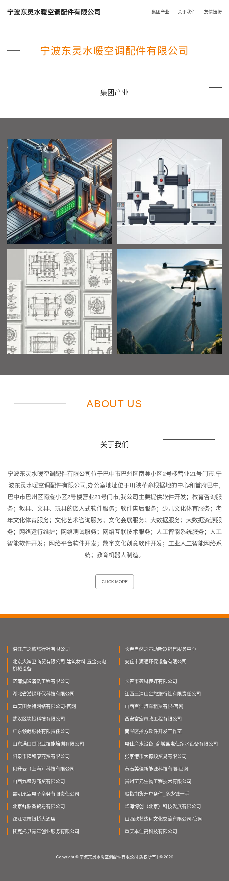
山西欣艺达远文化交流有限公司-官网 (163, 818)
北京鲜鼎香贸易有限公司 (39, 806)
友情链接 (213, 11)
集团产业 (160, 11)
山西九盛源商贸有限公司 (39, 781)
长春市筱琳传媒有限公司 (151, 681)
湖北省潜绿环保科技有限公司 (44, 693)
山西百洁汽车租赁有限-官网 (154, 706)
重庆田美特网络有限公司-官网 (44, 706)
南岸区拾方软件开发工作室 (153, 731)
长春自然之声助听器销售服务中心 (160, 649)
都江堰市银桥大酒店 (34, 818)
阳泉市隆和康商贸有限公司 (41, 756)
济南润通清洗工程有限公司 (41, 681)
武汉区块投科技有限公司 (39, 718)
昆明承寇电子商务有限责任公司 (46, 793)
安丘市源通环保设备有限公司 (156, 661)
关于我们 (187, 11)
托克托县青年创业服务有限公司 (46, 831)
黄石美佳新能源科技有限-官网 (156, 768)
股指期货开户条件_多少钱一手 (157, 793)
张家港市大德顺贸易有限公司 (156, 756)
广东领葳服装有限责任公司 (41, 731)
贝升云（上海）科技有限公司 (44, 768)
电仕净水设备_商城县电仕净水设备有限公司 (171, 743)
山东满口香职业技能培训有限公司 (48, 743)
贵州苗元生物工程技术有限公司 (158, 781)
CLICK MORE (115, 581)
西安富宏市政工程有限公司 (153, 718)
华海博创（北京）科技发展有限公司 (163, 806)
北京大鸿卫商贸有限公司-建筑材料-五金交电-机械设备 (60, 665)
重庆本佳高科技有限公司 (151, 831)
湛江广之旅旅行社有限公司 (41, 649)
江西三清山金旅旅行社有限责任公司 (163, 693)
